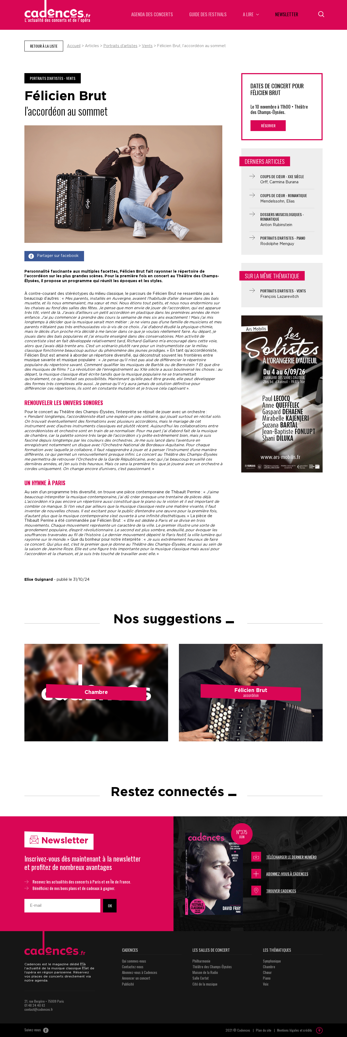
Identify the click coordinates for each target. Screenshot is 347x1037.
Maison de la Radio (205, 972)
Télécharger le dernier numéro (291, 857)
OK (110, 905)
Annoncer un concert (136, 978)
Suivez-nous (33, 1030)
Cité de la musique (204, 984)
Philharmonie (201, 961)
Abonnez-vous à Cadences (287, 873)
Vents (147, 46)
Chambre (269, 966)
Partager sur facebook (58, 256)
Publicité (128, 984)
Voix (265, 984)
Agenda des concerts (152, 15)
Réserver (268, 125)
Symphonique (272, 961)
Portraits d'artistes (120, 46)
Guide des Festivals (208, 15)
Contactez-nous (132, 966)
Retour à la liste (43, 46)
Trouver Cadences (281, 890)
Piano (267, 978)
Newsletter (286, 15)
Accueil (74, 46)
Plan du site (263, 1030)
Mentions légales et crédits (294, 1030)
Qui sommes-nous (134, 961)
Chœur (267, 972)
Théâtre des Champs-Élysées (212, 966)
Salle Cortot (200, 978)
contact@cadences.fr (38, 1009)
